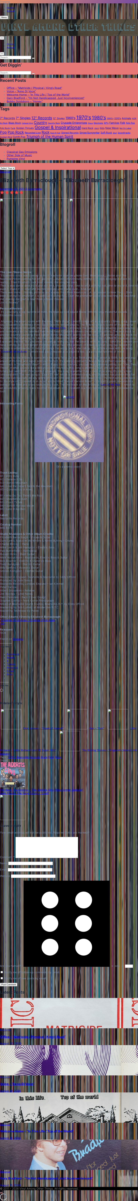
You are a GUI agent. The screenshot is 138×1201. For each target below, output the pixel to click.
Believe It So (58, 328)
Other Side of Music (19, 155)
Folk (122, 122)
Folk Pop (130, 123)
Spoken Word (6, 137)
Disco (90, 123)
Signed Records (70, 132)
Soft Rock (106, 132)
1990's (110, 118)
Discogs (18, 639)
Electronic (98, 123)
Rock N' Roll (55, 133)
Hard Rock (87, 128)
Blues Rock (14, 122)
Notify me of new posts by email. (25, 978)
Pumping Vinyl (16, 158)
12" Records (41, 118)
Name (3, 863)
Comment (7, 857)
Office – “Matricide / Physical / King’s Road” (34, 88)
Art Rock (4, 123)
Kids (102, 128)
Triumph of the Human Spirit (49, 136)
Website (5, 876)
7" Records (7, 118)
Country (40, 122)
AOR (134, 118)
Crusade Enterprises (74, 122)
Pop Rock (16, 132)
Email (3, 869)
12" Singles (59, 118)
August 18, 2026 (10, 1138)
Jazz (96, 128)
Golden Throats (25, 128)
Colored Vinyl (27, 123)
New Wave (112, 128)
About (10, 11)
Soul (115, 133)
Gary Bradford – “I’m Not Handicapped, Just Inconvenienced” (45, 98)
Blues (44, 757)
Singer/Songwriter (89, 132)
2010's (117, 118)
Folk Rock (5, 128)
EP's (106, 123)
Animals (126, 118)
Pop (3, 132)
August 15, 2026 (10, 1185)
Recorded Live (33, 132)
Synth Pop (19, 136)
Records (5, 171)
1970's (83, 117)
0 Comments (33, 188)
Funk (13, 128)
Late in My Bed (110, 384)
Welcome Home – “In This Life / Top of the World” (38, 94)
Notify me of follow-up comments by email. (32, 972)
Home (10, 7)
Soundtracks (124, 132)
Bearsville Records (28, 757)
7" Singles (23, 118)
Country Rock (54, 123)
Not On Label (125, 128)
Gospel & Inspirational (58, 127)
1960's (70, 118)
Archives (5, 164)
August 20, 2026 (10, 1043)
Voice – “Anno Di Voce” (21, 91)
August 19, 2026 (10, 1090)
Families (114, 122)
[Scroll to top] (1, 1192)
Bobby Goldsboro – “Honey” (25, 101)
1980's (99, 117)
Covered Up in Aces (14, 351)
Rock (45, 132)
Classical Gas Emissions (22, 152)
